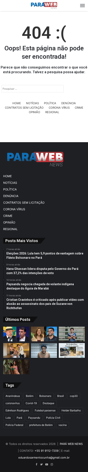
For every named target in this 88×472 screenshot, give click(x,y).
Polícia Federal (14, 425)
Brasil (60, 395)
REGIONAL (52, 112)
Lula (8, 417)
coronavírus (13, 403)
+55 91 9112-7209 (47, 450)
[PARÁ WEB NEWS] (44, 5)
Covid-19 (31, 403)
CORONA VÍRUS (59, 107)
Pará (19, 417)
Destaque (48, 403)
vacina (63, 425)
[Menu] (82, 5)
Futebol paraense (45, 410)
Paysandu (34, 417)
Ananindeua (13, 395)
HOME (16, 103)
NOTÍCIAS (32, 103)
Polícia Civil (53, 417)
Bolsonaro (45, 395)
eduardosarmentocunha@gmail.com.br (44, 457)
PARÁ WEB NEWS (71, 444)
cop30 (74, 395)
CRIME (79, 107)
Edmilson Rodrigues (17, 410)
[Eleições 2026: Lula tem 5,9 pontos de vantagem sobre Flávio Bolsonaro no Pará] (16, 334)
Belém (29, 395)
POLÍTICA (50, 103)
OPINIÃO (34, 112)
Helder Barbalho (71, 410)
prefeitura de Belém (41, 425)
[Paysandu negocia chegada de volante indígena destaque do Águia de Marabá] (72, 334)
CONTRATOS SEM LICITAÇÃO (24, 107)
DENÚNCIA (68, 103)
